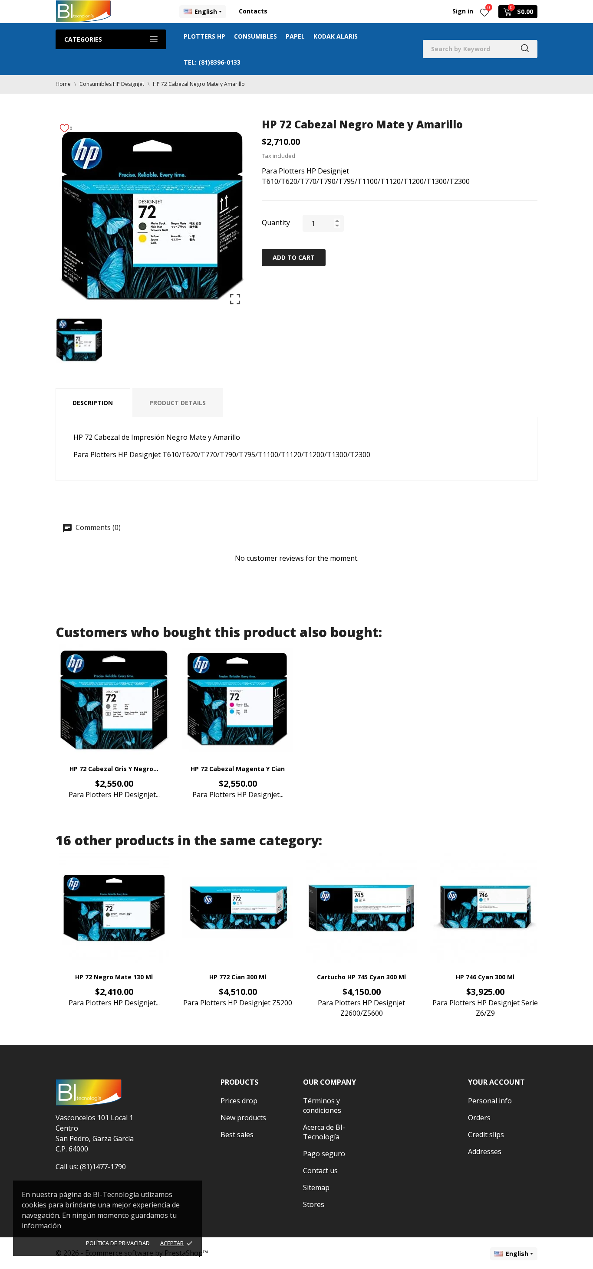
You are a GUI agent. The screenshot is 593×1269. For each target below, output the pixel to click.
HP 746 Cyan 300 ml (485, 977)
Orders (479, 1117)
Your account (496, 1082)
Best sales (237, 1134)
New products (243, 1117)
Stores (313, 1204)
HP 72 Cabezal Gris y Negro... (113, 769)
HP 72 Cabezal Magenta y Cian (238, 769)
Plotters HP (204, 36)
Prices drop (239, 1100)
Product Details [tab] (177, 403)
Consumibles (255, 36)
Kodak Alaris (335, 36)
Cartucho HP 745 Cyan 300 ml (361, 977)
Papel (295, 36)
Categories (83, 39)
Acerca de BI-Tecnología (324, 1131)
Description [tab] (92, 403)
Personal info (490, 1100)
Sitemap (316, 1187)
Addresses (484, 1151)
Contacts (253, 11)
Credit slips (486, 1134)
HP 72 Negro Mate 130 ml (114, 977)
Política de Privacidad (118, 1243)
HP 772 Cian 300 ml (237, 977)
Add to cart (294, 257)
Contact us (320, 1170)
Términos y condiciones (322, 1105)
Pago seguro (324, 1153)
